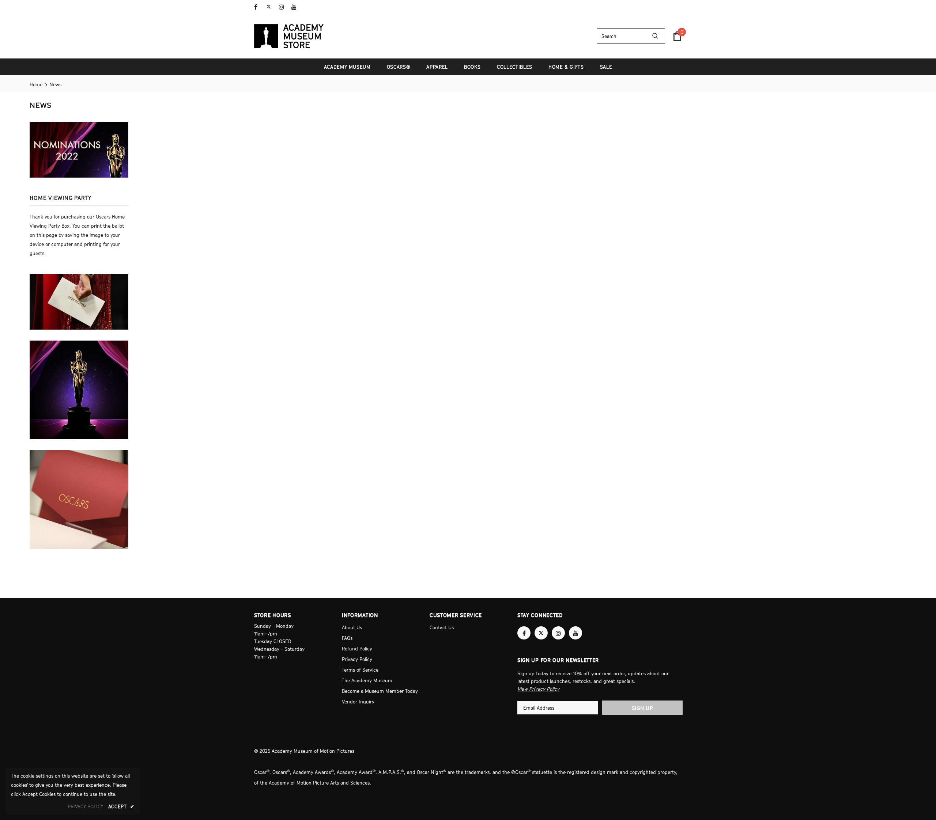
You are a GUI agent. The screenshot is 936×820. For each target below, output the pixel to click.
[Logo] (289, 36)
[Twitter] (271, 7)
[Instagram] (283, 7)
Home (36, 84)
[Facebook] (258, 7)
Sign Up (642, 708)
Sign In (674, 6)
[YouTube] (296, 7)
